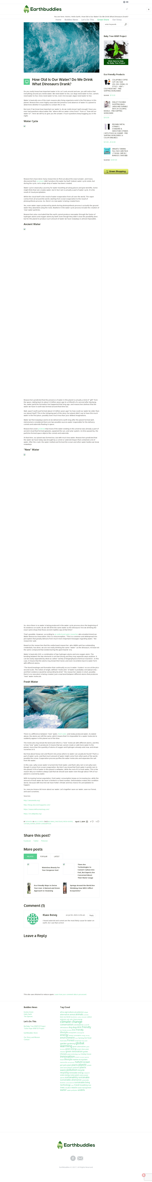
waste (74, 1087)
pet (61, 1065)
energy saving (85, 1035)
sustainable (84, 1077)
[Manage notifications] (144, 1175)
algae (86, 1012)
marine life (63, 1062)
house (89, 1054)
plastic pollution (73, 1067)
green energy (71, 1049)
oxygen (26, 824)
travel (76, 1085)
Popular (43, 856)
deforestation (64, 1027)
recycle (81, 1070)
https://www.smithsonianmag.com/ (37, 809)
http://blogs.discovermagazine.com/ (37, 805)
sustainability (71, 1077)
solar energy (65, 1075)
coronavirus (78, 1024)
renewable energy (76, 1072)
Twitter (36, 841)
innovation (67, 1056)
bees (62, 1017)
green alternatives (79, 1046)
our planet (40, 181)
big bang (51, 821)
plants (75, 1064)
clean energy (77, 1019)
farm (76, 1038)
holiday (83, 1054)
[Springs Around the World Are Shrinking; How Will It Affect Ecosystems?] (65, 888)
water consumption (43, 824)
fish (85, 1038)
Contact (26, 1039)
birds (68, 1017)
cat (68, 1019)
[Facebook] (124, 2)
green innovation (74, 1051)
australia (86, 1015)
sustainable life (70, 1082)
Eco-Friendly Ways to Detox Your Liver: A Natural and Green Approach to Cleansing (47, 888)
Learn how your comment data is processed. (71, 994)
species (62, 1077)
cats (71, 1019)
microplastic (70, 1062)
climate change (71, 1021)
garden (63, 1043)
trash (72, 1085)
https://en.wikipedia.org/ (33, 814)
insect (77, 1057)
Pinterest (44, 841)
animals (79, 1014)
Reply (92, 915)
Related (30, 856)
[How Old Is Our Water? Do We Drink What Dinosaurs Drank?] (61, 47)
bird (65, 1017)
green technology (72, 1054)
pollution (71, 1069)
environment (67, 1037)
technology (65, 1085)
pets (65, 1065)
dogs (75, 1027)
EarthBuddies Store (31, 1033)
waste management (84, 1088)
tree (89, 1085)
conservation (66, 1024)
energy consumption (75, 1035)
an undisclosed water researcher (66, 634)
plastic (82, 1064)
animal (72, 1014)
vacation (68, 1088)
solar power (83, 1075)
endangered (80, 1032)
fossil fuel (78, 1041)
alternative (64, 1014)
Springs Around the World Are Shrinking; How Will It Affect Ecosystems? (82, 888)
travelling (84, 1085)
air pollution (79, 1012)
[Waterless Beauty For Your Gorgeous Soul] (33, 869)
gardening (71, 1043)
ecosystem (72, 1032)
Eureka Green (28, 1012)
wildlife (81, 1090)
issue (62, 1060)
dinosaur (59, 821)
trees (62, 1087)
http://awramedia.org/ (32, 800)
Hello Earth (39, 821)
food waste (63, 1041)
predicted (41, 429)
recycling (64, 1072)
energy (64, 1034)
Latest (57, 856)
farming (81, 1038)
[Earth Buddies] (76, 1145)
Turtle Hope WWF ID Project (34, 1028)
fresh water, (62, 734)
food (89, 1038)
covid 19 (86, 1025)
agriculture (69, 1012)
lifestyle (68, 1059)
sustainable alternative (70, 1079)
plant (69, 1065)
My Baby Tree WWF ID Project (35, 1026)
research (87, 1073)
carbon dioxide (81, 1017)
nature (79, 1061)
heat (79, 1054)
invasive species (84, 1057)
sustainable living (82, 1082)
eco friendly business (66, 1030)
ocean (86, 1061)
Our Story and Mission (32, 1037)
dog (70, 1027)
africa (62, 1012)
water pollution (72, 1090)
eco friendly (84, 1027)
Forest (70, 1040)
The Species (28, 1016)
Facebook (27, 841)
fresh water (68, 821)
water (32, 824)
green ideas (81, 1049)
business (74, 1017)
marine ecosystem (80, 1059)
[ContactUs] (127, 2)
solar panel (74, 1075)
